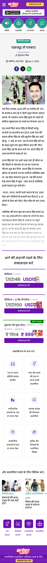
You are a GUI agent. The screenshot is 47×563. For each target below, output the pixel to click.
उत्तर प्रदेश (19, 61)
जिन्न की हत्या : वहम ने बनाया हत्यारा (32, 504)
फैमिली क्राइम (23, 41)
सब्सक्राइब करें (35, 4)
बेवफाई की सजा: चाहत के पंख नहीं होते (10, 500)
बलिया (11, 61)
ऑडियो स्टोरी (31, 494)
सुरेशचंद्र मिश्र (24, 55)
